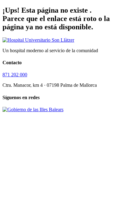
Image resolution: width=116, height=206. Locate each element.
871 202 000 (14, 74)
